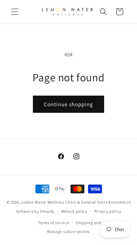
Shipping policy (91, 222)
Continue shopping (68, 104)
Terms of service (53, 222)
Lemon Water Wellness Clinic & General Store (64, 202)
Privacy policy (107, 211)
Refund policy (74, 211)
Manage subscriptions (68, 231)
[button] (15, 12)
